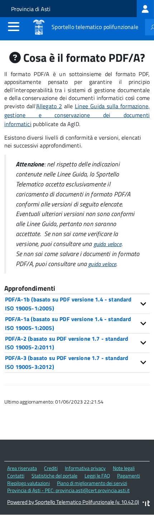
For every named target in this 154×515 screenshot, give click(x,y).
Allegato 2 (49, 106)
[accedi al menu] (13, 26)
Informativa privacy (85, 468)
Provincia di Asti (30, 9)
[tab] (77, 304)
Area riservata (22, 468)
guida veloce (107, 244)
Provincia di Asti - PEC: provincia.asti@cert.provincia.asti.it (68, 490)
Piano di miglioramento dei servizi (92, 483)
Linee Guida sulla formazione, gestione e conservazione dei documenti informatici (77, 115)
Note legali (124, 468)
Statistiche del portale (54, 475)
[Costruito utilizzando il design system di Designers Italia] (146, 504)
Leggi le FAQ (97, 475)
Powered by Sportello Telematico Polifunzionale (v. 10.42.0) (73, 502)
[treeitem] (145, 8)
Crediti (51, 468)
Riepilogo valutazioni (28, 483)
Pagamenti (128, 475)
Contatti (15, 475)
